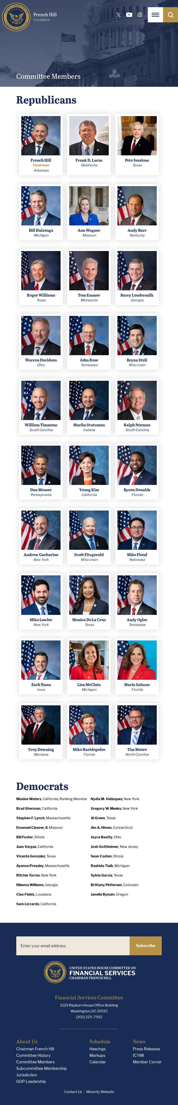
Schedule (99, 1041)
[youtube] (129, 15)
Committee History (33, 1055)
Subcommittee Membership (41, 1068)
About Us (26, 1041)
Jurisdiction (26, 1075)
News (139, 1041)
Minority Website (100, 1092)
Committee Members (35, 1062)
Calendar (97, 1062)
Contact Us (73, 1092)
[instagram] (140, 15)
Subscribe (145, 945)
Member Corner (147, 1062)
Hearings (97, 1049)
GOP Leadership (31, 1081)
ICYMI (138, 1055)
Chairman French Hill (35, 1049)
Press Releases (146, 1049)
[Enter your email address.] (73, 945)
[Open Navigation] (155, 14)
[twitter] (118, 15)
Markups (97, 1055)
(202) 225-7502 (89, 1017)
